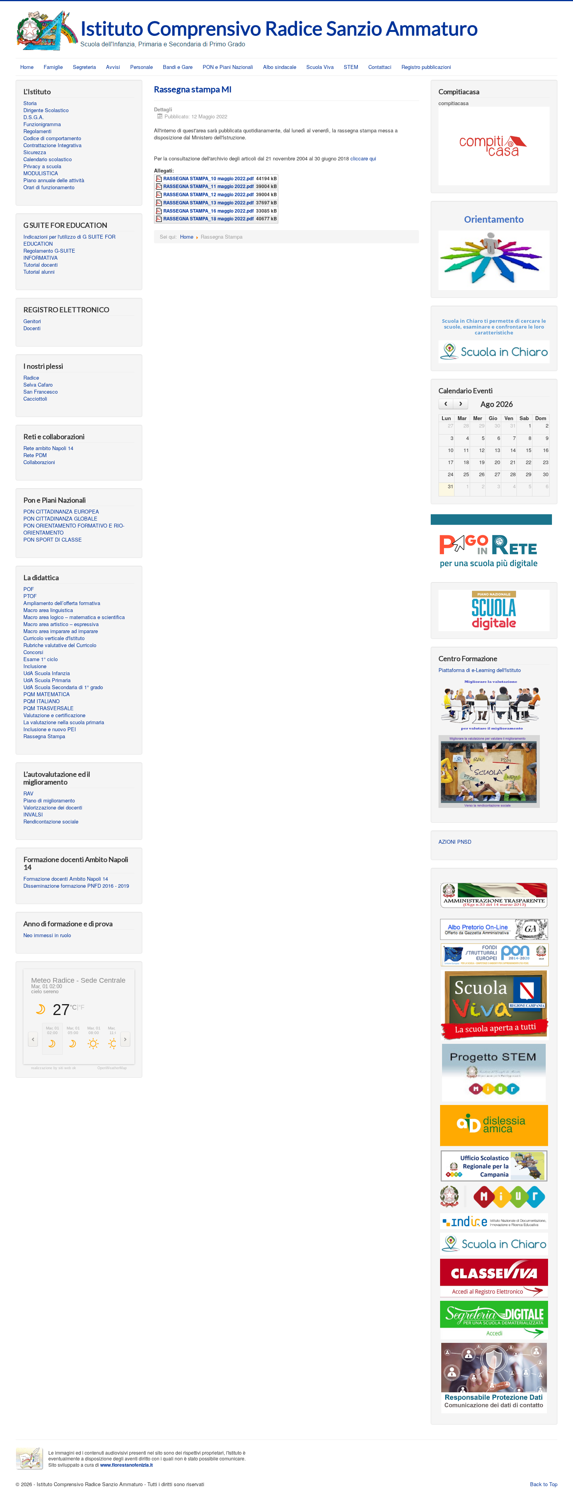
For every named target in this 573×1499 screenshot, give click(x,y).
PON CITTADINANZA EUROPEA (61, 511)
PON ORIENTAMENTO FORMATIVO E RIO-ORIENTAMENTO (73, 529)
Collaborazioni (39, 462)
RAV (28, 793)
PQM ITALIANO (41, 701)
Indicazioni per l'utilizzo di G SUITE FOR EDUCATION (69, 240)
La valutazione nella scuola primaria (63, 722)
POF (28, 589)
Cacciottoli (35, 398)
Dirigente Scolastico (46, 110)
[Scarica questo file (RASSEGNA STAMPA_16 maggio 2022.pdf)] (159, 211)
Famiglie (53, 66)
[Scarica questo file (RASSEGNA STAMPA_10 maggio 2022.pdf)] (159, 178)
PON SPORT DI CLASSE (52, 539)
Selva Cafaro (38, 384)
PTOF (30, 596)
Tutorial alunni (39, 271)
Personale (141, 66)
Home (27, 66)
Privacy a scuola (42, 166)
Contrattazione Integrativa (52, 145)
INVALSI (33, 814)
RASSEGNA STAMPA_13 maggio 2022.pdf (208, 202)
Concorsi (33, 652)
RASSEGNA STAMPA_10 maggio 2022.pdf (208, 178)
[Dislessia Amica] (494, 1125)
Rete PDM (35, 455)
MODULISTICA (40, 173)
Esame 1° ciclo (40, 659)
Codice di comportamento (52, 138)
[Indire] (494, 1220)
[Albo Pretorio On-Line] (494, 928)
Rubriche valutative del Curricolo (59, 645)
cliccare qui (363, 158)
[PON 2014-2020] (495, 954)
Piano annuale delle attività (53, 180)
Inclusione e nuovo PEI (49, 729)
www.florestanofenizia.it (126, 1464)
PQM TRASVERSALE (48, 708)
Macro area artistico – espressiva (61, 624)
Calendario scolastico (47, 159)
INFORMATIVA (40, 257)
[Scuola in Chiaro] (494, 1243)
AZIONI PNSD (455, 841)
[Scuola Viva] (495, 1004)
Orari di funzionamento (48, 187)
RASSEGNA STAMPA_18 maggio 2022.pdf (208, 218)
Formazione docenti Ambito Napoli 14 (65, 878)
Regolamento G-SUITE (49, 250)
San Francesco (40, 391)
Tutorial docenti (40, 264)
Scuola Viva (320, 66)
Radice (31, 377)
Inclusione (34, 666)
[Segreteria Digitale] (494, 1319)
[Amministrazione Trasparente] (494, 895)
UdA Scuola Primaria (47, 680)
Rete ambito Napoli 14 (48, 448)
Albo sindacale (279, 66)
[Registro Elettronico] (494, 1277)
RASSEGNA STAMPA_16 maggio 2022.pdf (208, 211)
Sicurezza (34, 152)
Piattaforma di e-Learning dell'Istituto (480, 670)
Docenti (32, 328)
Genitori (32, 321)
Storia (30, 103)
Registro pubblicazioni (426, 66)
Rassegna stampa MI (193, 89)
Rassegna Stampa (44, 736)
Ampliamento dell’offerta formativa (61, 603)
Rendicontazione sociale (50, 821)
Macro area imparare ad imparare (60, 631)
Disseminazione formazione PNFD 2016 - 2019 (76, 885)
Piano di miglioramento (49, 800)
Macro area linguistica (48, 610)
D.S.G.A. (33, 117)
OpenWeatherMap (112, 1068)
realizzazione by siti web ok (53, 1068)
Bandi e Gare (178, 66)
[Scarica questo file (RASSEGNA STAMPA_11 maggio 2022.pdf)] (159, 186)
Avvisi (113, 66)
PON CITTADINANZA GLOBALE (60, 518)
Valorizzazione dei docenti (52, 807)
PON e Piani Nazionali (228, 66)
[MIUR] (494, 1197)
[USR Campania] (494, 1165)
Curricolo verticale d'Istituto (54, 638)
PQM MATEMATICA (46, 694)
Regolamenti (37, 131)
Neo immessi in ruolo (47, 935)
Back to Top (543, 1484)
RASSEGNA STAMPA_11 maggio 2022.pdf (208, 186)
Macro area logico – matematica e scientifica (74, 617)
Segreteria (84, 66)
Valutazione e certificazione (54, 715)
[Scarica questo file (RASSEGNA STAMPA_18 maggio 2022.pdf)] (159, 218)
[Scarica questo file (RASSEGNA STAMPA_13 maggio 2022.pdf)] (159, 202)
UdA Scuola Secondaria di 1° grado (63, 687)
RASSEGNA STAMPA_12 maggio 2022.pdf (208, 194)
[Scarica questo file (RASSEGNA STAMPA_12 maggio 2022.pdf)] (159, 194)
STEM (351, 66)
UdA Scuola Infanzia (46, 673)
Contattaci (379, 66)
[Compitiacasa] (494, 145)
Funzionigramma (42, 124)
